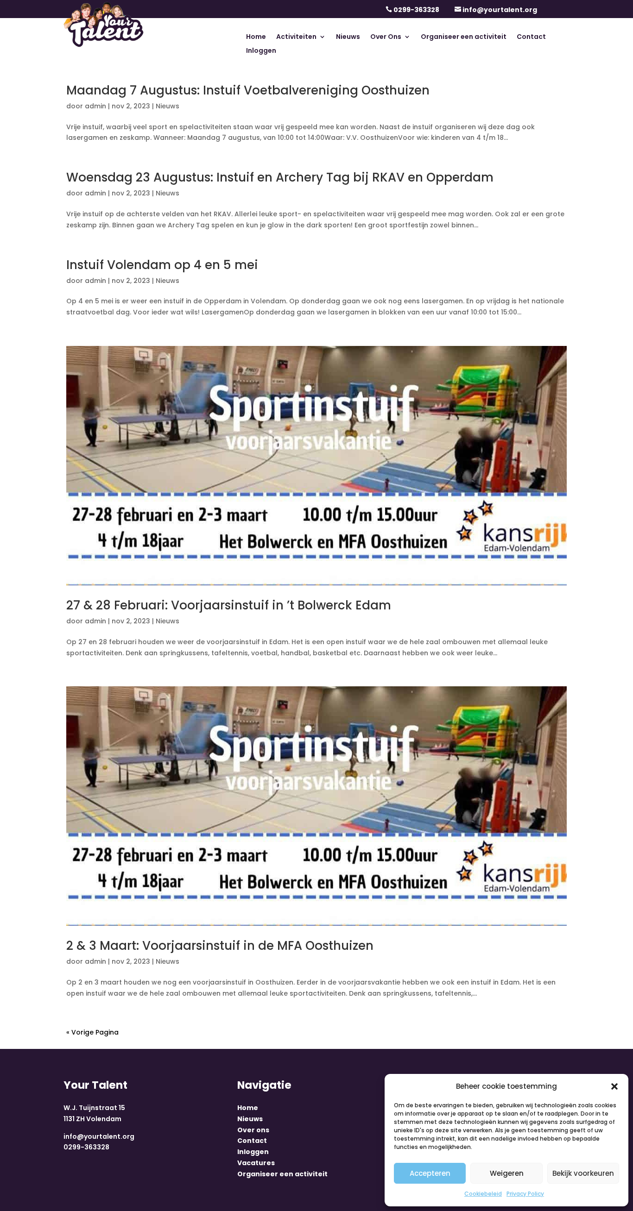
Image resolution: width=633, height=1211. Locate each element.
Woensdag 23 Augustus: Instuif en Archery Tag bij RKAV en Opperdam (280, 177)
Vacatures (256, 1162)
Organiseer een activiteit (463, 37)
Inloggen (261, 51)
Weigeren (507, 1173)
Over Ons (385, 37)
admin (95, 106)
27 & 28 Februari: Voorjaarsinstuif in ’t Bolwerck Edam (228, 605)
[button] (614, 1086)
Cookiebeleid (483, 1194)
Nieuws (348, 37)
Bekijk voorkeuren (583, 1173)
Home (256, 37)
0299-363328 (416, 9)
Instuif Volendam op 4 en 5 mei (162, 265)
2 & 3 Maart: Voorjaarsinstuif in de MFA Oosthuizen (219, 945)
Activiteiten (296, 37)
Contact (531, 37)
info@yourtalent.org (499, 9)
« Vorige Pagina (92, 1032)
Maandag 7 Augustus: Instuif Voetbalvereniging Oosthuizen (248, 90)
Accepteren (430, 1173)
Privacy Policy (525, 1194)
